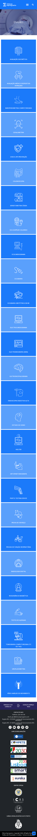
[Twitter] (26, 727)
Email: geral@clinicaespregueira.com (18, 717)
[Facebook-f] (10, 727)
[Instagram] (18, 727)
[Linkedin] (22, 727)
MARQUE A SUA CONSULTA (8, 706)
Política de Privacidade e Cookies (12, 835)
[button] (27, 5)
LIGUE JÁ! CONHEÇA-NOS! (28, 706)
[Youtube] (14, 727)
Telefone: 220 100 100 (18, 714)
